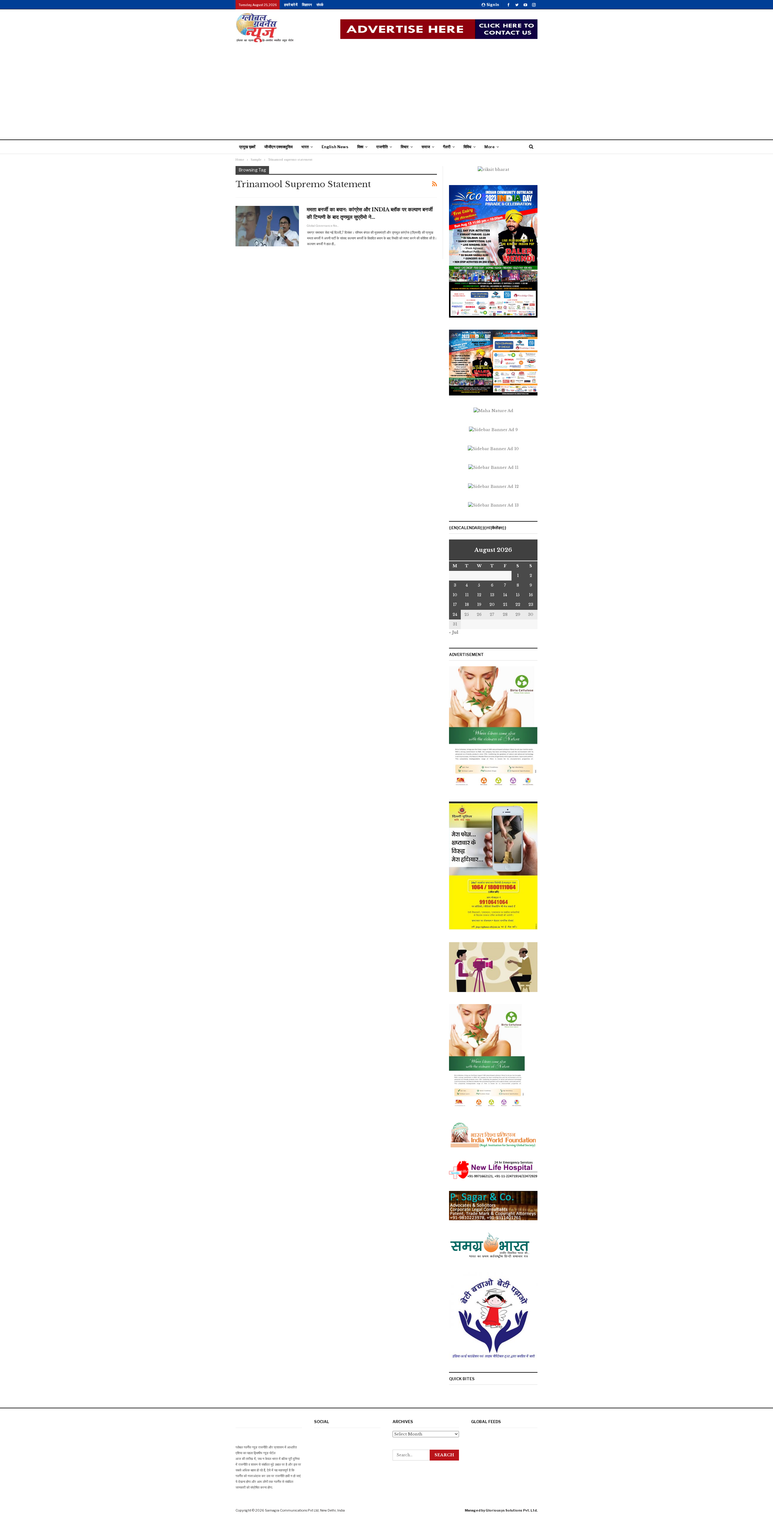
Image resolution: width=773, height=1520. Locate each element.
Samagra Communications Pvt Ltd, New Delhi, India (305, 1510)
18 (467, 604)
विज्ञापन (307, 4)
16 (531, 594)
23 (530, 604)
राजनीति (382, 146)
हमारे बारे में (290, 4)
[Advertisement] (386, 91)
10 (455, 594)
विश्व (360, 146)
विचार (405, 146)
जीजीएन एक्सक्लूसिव (278, 146)
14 (505, 594)
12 (479, 594)
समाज (426, 146)
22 (517, 604)
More (489, 146)
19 (479, 604)
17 (455, 604)
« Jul (453, 632)
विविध (467, 146)
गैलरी (447, 146)
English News (335, 146)
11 (467, 594)
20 (492, 604)
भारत (305, 146)
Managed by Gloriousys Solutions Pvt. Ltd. (501, 1510)
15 (518, 594)
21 (505, 604)
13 (492, 594)
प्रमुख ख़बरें (247, 146)
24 (455, 614)
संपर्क (319, 4)
